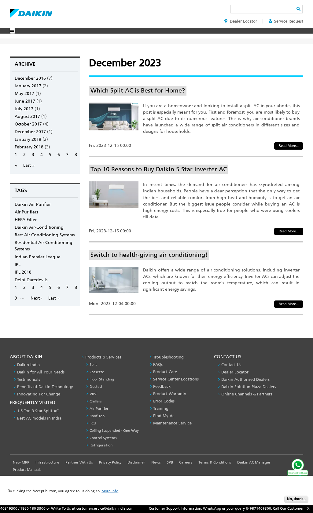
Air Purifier (99, 408)
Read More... (289, 146)
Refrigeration (101, 445)
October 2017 (28, 124)
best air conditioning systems (45, 235)
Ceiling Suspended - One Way (114, 430)
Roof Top (97, 416)
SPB (170, 462)
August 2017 (27, 116)
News (156, 462)
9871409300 (250, 508)
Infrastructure (47, 462)
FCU (93, 423)
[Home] (31, 12)
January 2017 (28, 86)
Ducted (96, 386)
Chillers (96, 401)
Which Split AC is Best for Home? (137, 90)
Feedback (162, 386)
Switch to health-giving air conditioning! (149, 254)
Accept (275, 501)
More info (109, 491)
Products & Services (103, 357)
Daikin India (28, 364)
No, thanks (296, 499)
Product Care (165, 371)
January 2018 (28, 139)
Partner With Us (79, 462)
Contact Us (231, 364)
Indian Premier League (38, 257)
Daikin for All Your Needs (40, 372)
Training (160, 408)
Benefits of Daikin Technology (45, 386)
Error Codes (164, 401)
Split (93, 364)
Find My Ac (163, 415)
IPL (17, 264)
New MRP (21, 462)
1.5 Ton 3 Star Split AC (38, 411)
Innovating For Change (38, 394)
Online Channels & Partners (246, 394)
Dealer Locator (243, 21)
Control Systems (103, 438)
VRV (93, 394)
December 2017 (30, 131)
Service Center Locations (176, 379)
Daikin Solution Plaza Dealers (248, 386)
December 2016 (30, 78)
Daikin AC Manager (254, 462)
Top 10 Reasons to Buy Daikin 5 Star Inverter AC (158, 169)
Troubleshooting (168, 357)
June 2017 (25, 101)
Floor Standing (102, 379)
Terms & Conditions (214, 462)
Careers (185, 462)
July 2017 (24, 108)
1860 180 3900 (22, 508)
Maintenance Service (172, 423)
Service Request (288, 21)
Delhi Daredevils (31, 279)
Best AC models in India (39, 418)
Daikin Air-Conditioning (39, 227)
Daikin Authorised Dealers (245, 379)
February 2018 (29, 147)
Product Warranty (169, 393)
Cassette (97, 372)
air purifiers (26, 212)
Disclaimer (136, 462)
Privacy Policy (110, 462)
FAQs (158, 364)
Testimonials (28, 379)
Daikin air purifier (33, 204)
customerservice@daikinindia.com (94, 508)
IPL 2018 (23, 272)
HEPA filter (26, 219)
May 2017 (24, 93)
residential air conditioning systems (43, 246)
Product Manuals (27, 470)
